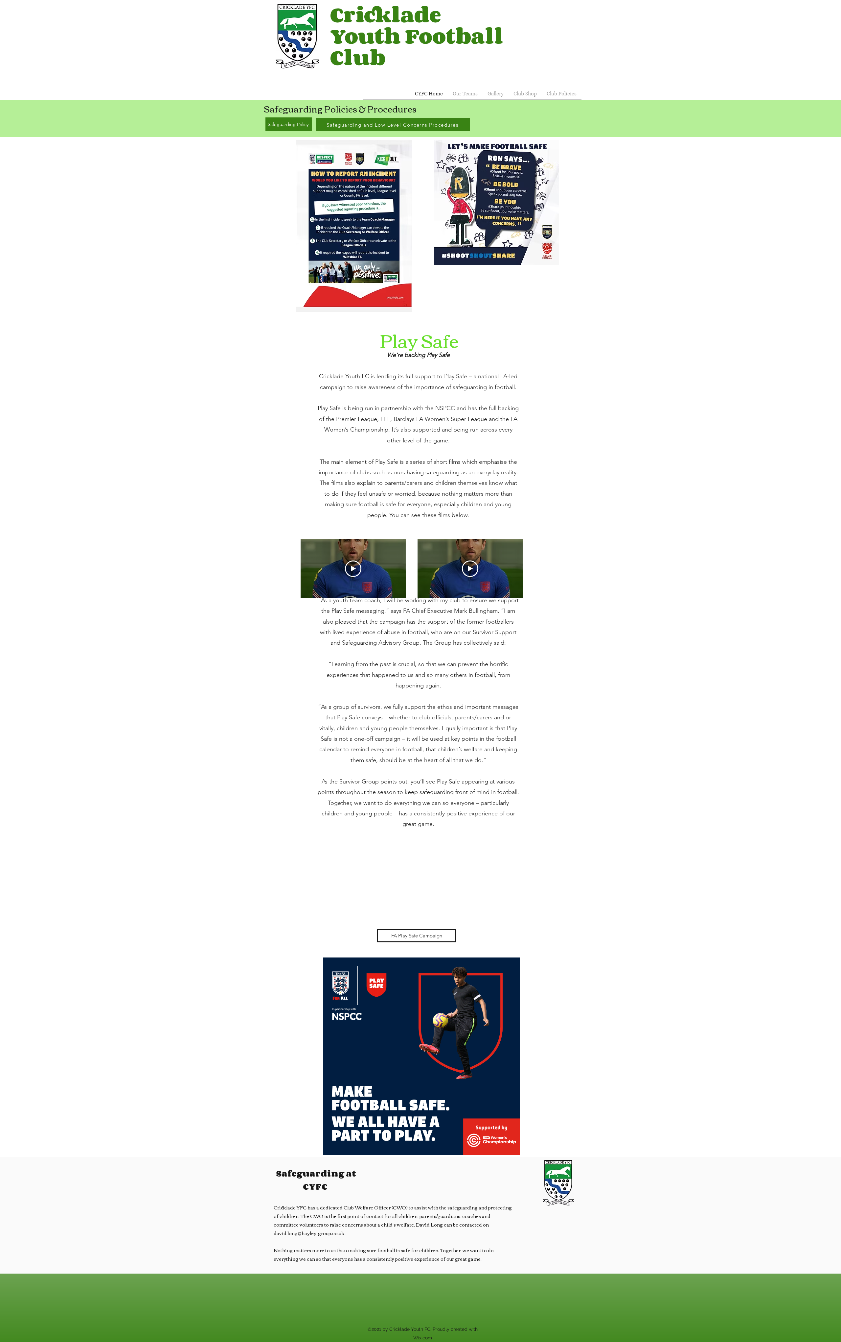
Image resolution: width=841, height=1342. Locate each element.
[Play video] (353, 568)
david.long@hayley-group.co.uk (309, 1233)
